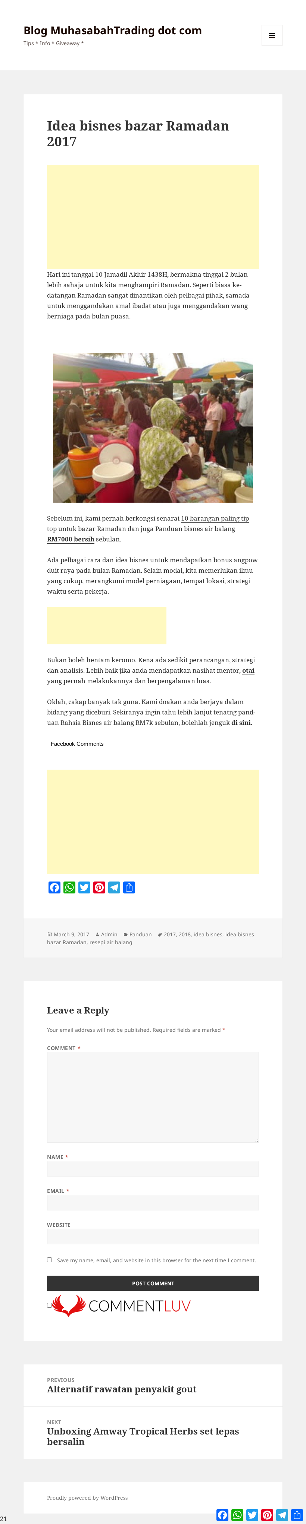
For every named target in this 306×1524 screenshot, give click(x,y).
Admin (109, 934)
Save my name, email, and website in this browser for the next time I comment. (156, 1260)
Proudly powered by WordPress (87, 1497)
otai (248, 670)
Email (58, 1190)
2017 (170, 934)
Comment (64, 1048)
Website (59, 1224)
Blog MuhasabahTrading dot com (113, 30)
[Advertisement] (153, 217)
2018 (185, 934)
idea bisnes (208, 934)
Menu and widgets (272, 45)
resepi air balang (111, 942)
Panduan (140, 934)
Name (57, 1156)
